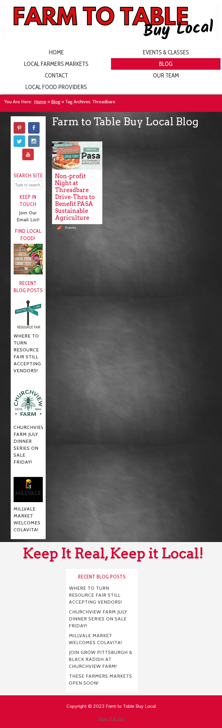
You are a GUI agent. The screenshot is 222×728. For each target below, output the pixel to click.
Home (56, 52)
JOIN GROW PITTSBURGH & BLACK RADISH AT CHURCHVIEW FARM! (100, 659)
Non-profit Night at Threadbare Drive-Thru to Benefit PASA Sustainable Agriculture (75, 197)
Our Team (166, 75)
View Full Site (111, 719)
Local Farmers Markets (56, 63)
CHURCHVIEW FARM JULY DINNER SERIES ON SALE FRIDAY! (98, 619)
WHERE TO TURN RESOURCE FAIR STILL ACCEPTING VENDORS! (95, 595)
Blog (166, 63)
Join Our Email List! (28, 216)
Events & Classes (166, 52)
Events (70, 227)
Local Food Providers (56, 87)
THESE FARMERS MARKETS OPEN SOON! (100, 679)
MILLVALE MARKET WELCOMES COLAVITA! (95, 639)
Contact (56, 75)
